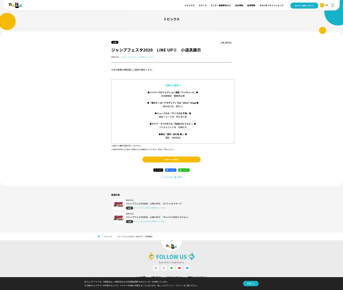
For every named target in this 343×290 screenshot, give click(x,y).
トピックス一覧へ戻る (172, 177)
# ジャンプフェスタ (128, 57)
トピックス (189, 5)
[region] (173, 236)
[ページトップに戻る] (171, 245)
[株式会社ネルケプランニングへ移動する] (99, 236)
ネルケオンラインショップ (271, 5)
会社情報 (239, 5)
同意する (251, 283)
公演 (129, 208)
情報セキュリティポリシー (197, 277)
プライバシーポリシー (174, 277)
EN (327, 5)
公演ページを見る (171, 159)
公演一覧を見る (226, 42)
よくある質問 (141, 277)
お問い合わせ (156, 277)
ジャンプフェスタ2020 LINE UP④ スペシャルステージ (154, 203)
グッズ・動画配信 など (221, 5)
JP (322, 5)
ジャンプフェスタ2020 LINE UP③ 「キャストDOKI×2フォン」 (158, 217)
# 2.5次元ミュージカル (145, 57)
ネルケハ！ (304, 5)
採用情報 (251, 5)
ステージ (203, 5)
